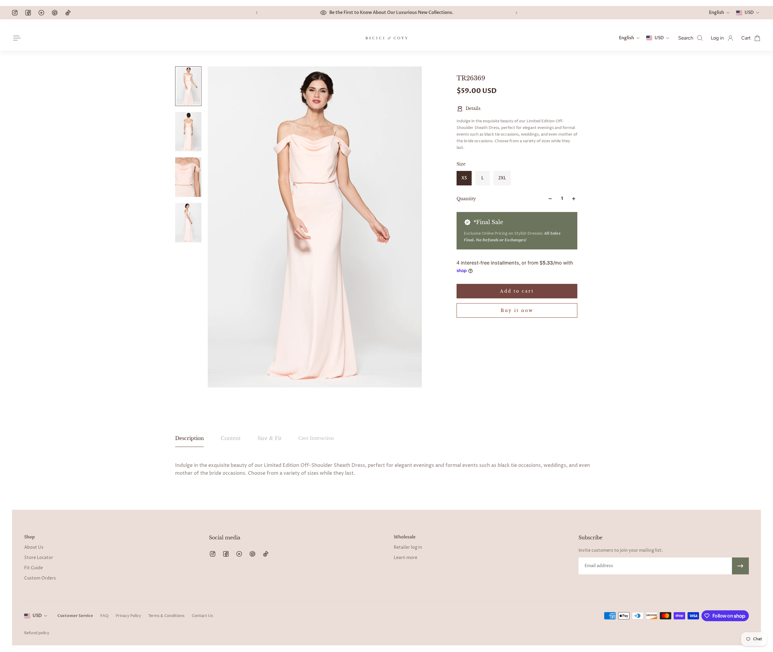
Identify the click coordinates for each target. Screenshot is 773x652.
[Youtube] (41, 12)
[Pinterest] (54, 12)
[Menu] (16, 38)
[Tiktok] (68, 12)
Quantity (466, 198)
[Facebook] (28, 12)
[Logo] (386, 38)
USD (37, 615)
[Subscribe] (740, 565)
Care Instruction (316, 438)
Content (231, 438)
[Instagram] (14, 12)
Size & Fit (269, 438)
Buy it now (517, 310)
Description (189, 438)
